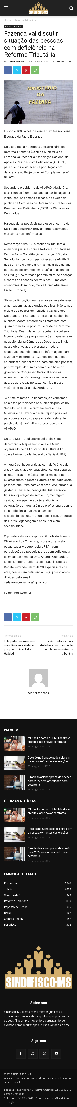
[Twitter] (17, 70)
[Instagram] (33, 1053)
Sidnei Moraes (16, 61)
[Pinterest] (26, 70)
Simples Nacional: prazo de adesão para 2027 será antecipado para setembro (49, 780)
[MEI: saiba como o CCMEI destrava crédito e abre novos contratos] (14, 743)
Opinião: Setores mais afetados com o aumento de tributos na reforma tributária (56, 647)
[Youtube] (56, 1053)
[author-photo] (38, 687)
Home (7, 20)
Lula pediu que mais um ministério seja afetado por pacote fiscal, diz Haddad (19, 647)
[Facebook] (8, 70)
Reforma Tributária (25, 20)
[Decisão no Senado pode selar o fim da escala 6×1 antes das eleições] (14, 763)
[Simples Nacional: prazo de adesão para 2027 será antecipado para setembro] (14, 782)
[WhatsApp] (35, 70)
